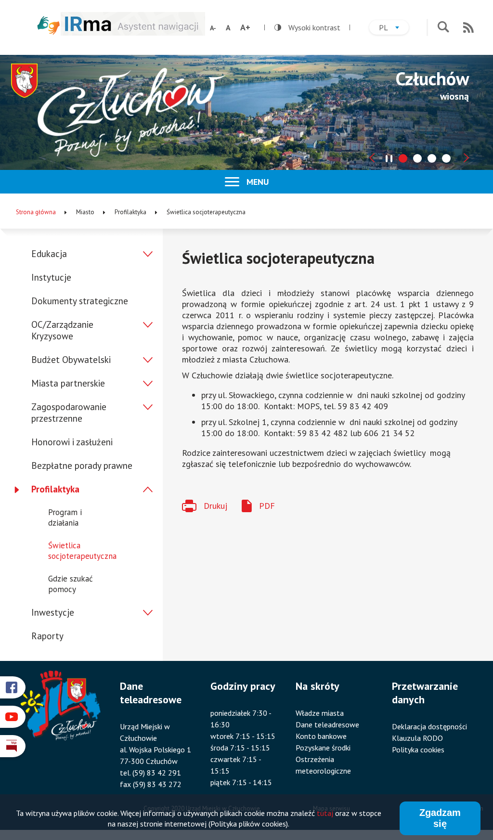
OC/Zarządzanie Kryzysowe (62, 330)
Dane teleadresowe (327, 724)
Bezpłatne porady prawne (81, 465)
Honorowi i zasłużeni (72, 442)
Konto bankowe (321, 736)
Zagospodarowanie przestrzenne (68, 412)
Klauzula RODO (417, 738)
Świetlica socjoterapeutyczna (82, 550)
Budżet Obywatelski (71, 359)
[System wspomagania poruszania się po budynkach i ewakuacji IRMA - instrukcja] (133, 32)
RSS (468, 27)
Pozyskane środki (323, 747)
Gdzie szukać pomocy (70, 583)
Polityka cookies (418, 749)
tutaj (325, 813)
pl (394, 29)
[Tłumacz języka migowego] (49, 25)
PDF (267, 505)
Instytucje (51, 277)
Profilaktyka (55, 489)
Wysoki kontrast (307, 27)
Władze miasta (320, 713)
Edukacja (49, 253)
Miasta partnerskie (68, 383)
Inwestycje (52, 612)
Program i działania (65, 517)
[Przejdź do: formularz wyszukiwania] (443, 27)
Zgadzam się (440, 818)
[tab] (403, 158)
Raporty (47, 636)
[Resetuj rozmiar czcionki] (228, 27)
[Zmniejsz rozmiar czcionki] (213, 28)
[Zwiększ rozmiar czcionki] (245, 27)
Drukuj (215, 505)
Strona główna (36, 212)
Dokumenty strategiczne (79, 301)
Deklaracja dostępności (429, 726)
